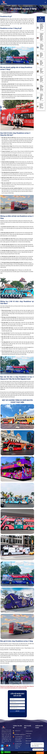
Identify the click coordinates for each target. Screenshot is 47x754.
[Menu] (45, 2)
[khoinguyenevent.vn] (4, 2)
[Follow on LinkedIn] (9, 746)
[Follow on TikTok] (5, 746)
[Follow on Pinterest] (7, 746)
